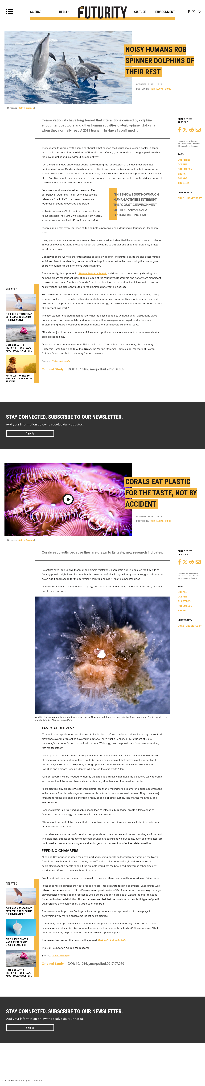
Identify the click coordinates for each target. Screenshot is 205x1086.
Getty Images (26, 108)
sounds (182, 178)
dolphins (184, 160)
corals (182, 592)
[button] (68, 500)
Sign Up (30, 433)
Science (35, 12)
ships (182, 173)
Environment (165, 12)
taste (182, 610)
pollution (185, 169)
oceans (182, 164)
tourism (183, 183)
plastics (184, 601)
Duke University (190, 198)
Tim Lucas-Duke (161, 89)
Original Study (53, 369)
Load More (102, 1054)
